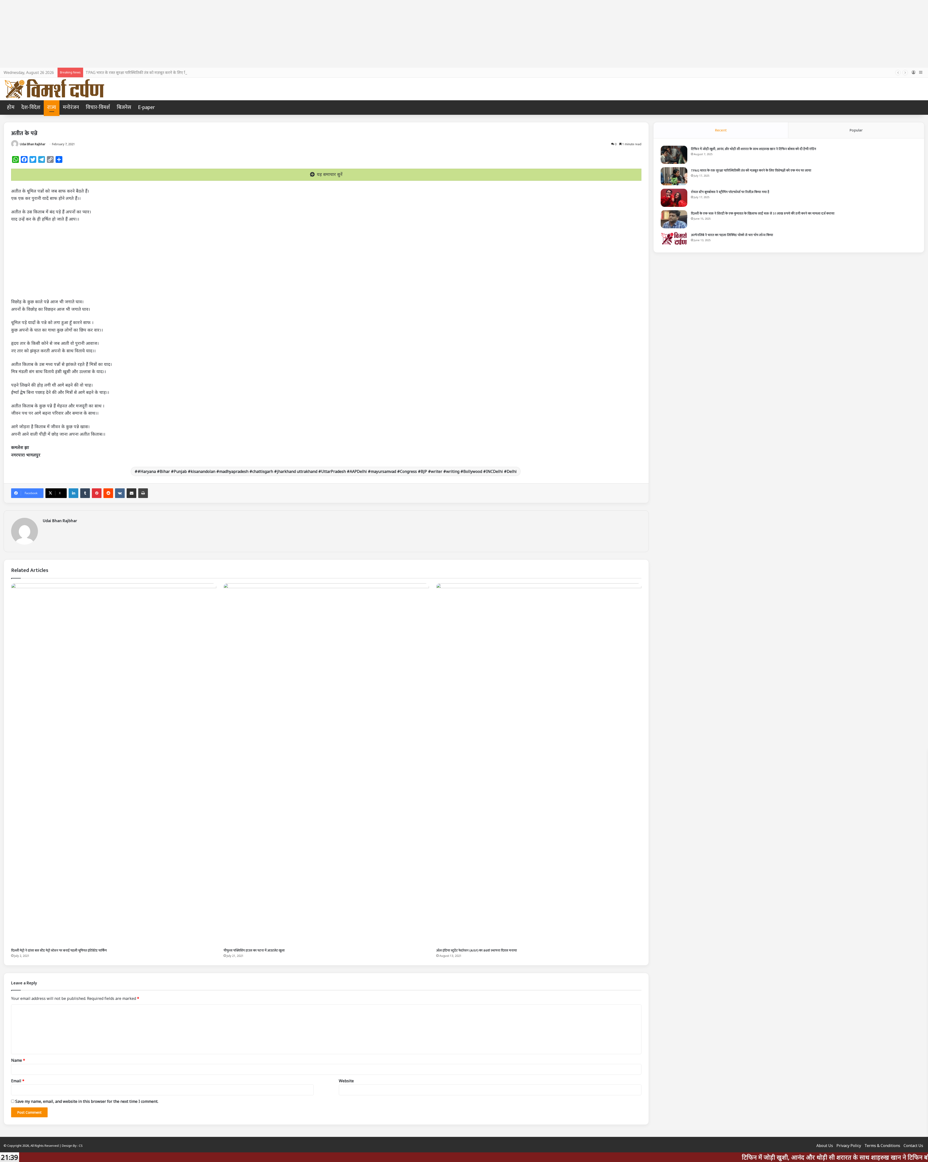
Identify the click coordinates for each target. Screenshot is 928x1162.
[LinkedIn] (73, 493)
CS (81, 1145)
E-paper (146, 107)
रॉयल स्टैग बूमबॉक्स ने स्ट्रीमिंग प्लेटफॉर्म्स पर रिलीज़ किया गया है (730, 192)
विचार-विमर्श (98, 107)
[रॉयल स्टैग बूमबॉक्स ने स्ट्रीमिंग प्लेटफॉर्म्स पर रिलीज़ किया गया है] (674, 198)
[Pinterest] (97, 493)
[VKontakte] (120, 493)
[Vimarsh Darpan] (54, 89)
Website (346, 1080)
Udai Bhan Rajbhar (32, 144)
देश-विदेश (30, 107)
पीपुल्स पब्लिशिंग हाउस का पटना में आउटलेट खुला (254, 950)
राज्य (51, 107)
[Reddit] (108, 493)
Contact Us (913, 1145)
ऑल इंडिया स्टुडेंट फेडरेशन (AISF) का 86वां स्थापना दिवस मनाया (476, 950)
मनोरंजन (71, 107)
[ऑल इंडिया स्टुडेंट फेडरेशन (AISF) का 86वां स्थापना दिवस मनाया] (538, 764)
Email (17, 1080)
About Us (824, 1145)
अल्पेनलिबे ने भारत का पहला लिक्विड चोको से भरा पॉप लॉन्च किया (732, 235)
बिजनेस (124, 107)
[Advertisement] (464, 34)
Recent (721, 130)
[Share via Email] (131, 493)
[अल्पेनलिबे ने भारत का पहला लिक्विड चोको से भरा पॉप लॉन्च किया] (674, 238)
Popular (856, 130)
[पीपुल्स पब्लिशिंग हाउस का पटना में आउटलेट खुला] (326, 764)
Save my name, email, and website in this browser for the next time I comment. (86, 1101)
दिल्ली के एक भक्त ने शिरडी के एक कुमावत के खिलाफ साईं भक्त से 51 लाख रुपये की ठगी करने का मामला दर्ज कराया (762, 213)
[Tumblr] (85, 493)
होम (10, 107)
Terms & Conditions (882, 1145)
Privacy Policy (848, 1145)
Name (18, 1060)
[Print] (143, 493)
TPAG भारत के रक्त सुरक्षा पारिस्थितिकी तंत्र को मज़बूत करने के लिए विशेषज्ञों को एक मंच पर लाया (155, 72)
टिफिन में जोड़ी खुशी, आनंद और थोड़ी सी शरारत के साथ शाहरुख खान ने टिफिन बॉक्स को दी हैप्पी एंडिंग (753, 149)
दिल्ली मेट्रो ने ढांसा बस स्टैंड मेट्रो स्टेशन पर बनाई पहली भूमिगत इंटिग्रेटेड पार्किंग (59, 950)
